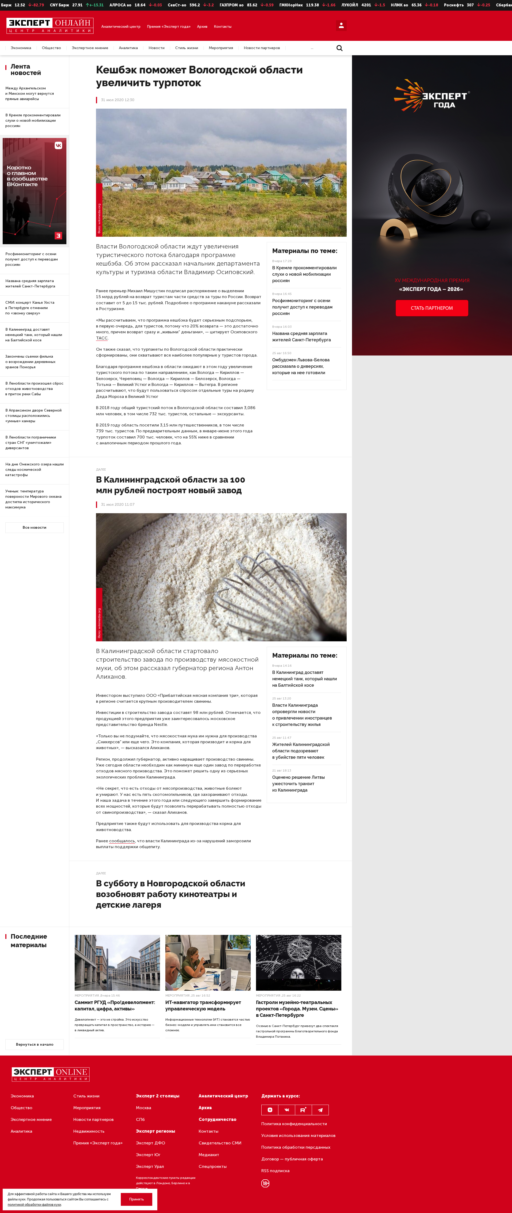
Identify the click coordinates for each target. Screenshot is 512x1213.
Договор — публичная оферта (292, 1158)
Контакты (222, 26)
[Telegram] (320, 1110)
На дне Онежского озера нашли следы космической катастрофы (34, 469)
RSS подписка (275, 1170)
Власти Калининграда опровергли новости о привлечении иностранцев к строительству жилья (302, 715)
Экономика (21, 48)
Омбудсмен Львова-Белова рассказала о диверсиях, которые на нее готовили (301, 366)
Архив (202, 26)
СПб (140, 1119)
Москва (143, 1107)
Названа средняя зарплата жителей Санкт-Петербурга (30, 284)
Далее (101, 469)
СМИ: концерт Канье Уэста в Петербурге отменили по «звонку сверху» (29, 307)
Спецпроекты (213, 1166)
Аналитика (128, 48)
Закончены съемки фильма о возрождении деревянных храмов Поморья (30, 361)
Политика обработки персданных (295, 1147)
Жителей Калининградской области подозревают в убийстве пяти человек (301, 751)
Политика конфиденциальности (294, 1123)
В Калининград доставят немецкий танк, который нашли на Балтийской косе (33, 334)
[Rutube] (303, 1110)
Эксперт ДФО (150, 1142)
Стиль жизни (186, 48)
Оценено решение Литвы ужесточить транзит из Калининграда (298, 784)
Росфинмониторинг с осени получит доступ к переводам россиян (31, 259)
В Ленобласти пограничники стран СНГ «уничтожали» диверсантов (30, 442)
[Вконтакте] (286, 1110)
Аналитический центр (121, 26)
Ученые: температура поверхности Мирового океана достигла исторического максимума (33, 499)
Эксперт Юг (148, 1154)
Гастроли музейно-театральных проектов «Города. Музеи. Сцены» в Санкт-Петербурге (297, 1008)
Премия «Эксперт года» (169, 26)
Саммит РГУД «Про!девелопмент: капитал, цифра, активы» (115, 1005)
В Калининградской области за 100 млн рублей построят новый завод (170, 485)
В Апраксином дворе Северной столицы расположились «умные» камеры (33, 415)
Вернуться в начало (34, 1044)
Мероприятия (221, 48)
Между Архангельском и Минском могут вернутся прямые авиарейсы (29, 93)
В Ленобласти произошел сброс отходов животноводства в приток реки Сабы (34, 388)
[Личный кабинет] (341, 25)
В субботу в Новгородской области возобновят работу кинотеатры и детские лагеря (170, 894)
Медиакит (209, 1154)
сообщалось (122, 840)
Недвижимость (89, 1131)
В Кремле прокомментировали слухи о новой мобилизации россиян (33, 120)
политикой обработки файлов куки (34, 1205)
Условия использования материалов (298, 1135)
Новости (157, 48)
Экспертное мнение (90, 48)
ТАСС (102, 338)
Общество (51, 48)
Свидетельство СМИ (220, 1142)
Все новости (34, 527)
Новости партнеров (262, 48)
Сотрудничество (218, 1119)
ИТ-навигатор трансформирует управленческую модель (203, 1005)
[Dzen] (269, 1110)
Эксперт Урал (150, 1166)
